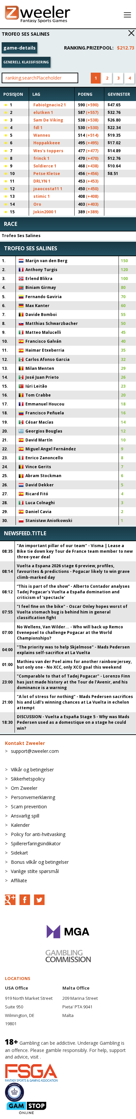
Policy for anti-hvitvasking (38, 834)
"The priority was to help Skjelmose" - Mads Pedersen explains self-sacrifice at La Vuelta (73, 649)
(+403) (92, 204)
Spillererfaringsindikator (36, 843)
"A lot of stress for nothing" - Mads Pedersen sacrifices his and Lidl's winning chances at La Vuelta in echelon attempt (75, 702)
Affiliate (19, 880)
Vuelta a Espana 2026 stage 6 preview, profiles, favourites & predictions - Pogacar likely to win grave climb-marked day (73, 571)
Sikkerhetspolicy (28, 779)
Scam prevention (29, 806)
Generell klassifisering (26, 62)
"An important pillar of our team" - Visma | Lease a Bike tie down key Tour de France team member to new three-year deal (75, 551)
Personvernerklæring (33, 797)
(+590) (92, 105)
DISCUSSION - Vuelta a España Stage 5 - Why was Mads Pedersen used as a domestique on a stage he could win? (73, 722)
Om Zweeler (24, 788)
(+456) (92, 173)
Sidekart (19, 853)
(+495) (92, 143)
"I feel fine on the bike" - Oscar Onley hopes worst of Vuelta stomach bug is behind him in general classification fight (72, 612)
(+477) (92, 151)
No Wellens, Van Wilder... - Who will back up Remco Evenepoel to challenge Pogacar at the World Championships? (70, 632)
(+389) (92, 212)
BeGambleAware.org (64, 1057)
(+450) (92, 189)
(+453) (92, 181)
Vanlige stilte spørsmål (35, 871)
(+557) (92, 112)
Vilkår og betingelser (32, 769)
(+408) (92, 196)
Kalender (20, 825)
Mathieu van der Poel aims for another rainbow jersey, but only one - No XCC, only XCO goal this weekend (74, 664)
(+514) (92, 135)
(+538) (92, 120)
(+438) (92, 166)
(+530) (92, 127)
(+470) (92, 158)
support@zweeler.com (35, 751)
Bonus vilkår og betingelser (40, 862)
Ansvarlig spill (25, 816)
